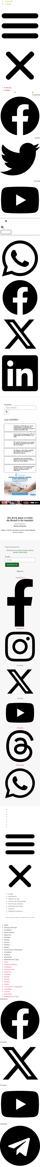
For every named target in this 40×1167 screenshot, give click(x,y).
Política (7, 945)
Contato (8, 4)
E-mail (7, 557)
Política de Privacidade (17, 817)
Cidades (7, 937)
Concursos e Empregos (13, 950)
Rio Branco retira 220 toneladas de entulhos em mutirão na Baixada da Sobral (24, 452)
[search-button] (2, 227)
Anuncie (12, 824)
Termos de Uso (14, 814)
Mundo (6, 940)
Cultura (7, 955)
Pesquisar (8, 404)
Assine (11, 809)
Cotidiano (8, 930)
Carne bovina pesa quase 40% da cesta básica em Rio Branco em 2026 (24, 435)
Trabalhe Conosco (16, 826)
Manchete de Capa (11, 959)
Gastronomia (9, 932)
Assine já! (8, 1)
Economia (8, 957)
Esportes (7, 935)
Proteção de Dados (16, 822)
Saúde (6, 947)
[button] (20, 45)
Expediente (13, 812)
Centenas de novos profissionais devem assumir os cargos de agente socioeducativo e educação (24, 468)
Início (6, 925)
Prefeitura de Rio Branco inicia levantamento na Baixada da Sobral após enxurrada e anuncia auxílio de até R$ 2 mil (24, 428)
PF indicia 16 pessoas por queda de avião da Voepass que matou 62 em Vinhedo (24, 443)
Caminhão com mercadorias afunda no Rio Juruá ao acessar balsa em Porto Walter (24, 460)
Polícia (6, 942)
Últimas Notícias (10, 927)
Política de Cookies (16, 819)
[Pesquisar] (6, 412)
